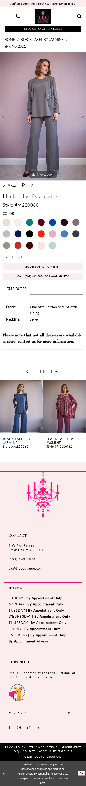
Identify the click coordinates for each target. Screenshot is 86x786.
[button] (6, 16)
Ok (81, 773)
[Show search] (79, 16)
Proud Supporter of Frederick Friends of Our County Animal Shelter (42, 674)
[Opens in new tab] (17, 691)
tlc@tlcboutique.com (26, 568)
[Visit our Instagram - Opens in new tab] (19, 727)
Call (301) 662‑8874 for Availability (43, 276)
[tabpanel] (43, 116)
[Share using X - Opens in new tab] (32, 185)
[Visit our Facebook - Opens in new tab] (10, 727)
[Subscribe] (68, 713)
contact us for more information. (46, 341)
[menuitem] (6, 16)
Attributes (16, 288)
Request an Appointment (43, 266)
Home (9, 39)
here (42, 783)
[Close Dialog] (4, 773)
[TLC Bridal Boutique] (43, 16)
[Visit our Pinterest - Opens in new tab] (28, 727)
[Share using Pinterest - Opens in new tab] (23, 185)
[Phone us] (17, 16)
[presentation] (21, 407)
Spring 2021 (15, 46)
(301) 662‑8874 (22, 559)
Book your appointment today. (57, 3)
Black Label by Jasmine (42, 39)
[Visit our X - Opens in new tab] (38, 727)
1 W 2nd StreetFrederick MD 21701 (26, 547)
